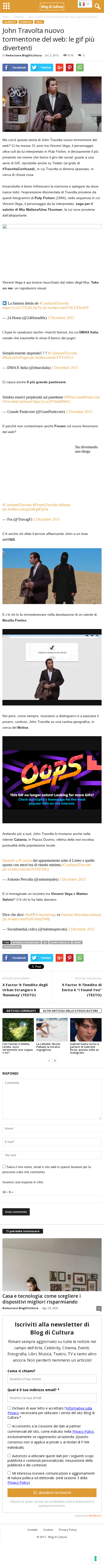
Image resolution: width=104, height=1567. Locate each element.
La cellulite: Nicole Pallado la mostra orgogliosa (48, 1046)
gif (45, 942)
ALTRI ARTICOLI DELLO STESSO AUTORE (70, 1010)
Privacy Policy (68, 1529)
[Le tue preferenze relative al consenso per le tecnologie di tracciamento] (95, 1558)
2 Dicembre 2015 (79, 412)
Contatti (32, 1529)
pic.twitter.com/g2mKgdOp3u (25, 509)
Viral (39, 21)
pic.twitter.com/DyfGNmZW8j (26, 919)
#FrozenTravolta (45, 505)
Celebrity (19, 17)
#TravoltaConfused (17, 401)
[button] (96, 6)
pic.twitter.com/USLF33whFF (66, 308)
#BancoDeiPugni (15, 357)
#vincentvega (46, 915)
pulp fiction (12, 946)
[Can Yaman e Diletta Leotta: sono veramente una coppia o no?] (18, 1030)
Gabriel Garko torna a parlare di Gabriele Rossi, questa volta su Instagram (84, 1048)
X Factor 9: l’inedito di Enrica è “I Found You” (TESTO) (82, 989)
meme (77, 942)
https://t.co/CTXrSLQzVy (22, 308)
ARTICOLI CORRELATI (21, 1010)
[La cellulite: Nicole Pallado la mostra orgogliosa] (52, 1030)
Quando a (10, 860)
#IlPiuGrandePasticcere (82, 397)
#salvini (67, 915)
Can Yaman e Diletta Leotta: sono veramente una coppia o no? (17, 1048)
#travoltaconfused (87, 915)
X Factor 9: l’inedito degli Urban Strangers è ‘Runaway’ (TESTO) (25, 989)
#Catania (25, 860)
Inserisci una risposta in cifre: (23, 1182)
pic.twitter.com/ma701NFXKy (25, 869)
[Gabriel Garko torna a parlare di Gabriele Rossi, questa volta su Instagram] (86, 1030)
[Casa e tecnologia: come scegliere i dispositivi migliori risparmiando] (52, 1264)
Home (5, 17)
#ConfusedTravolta (54, 303)
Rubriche (25, 21)
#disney (65, 505)
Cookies (48, 1529)
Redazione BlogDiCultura (24, 55)
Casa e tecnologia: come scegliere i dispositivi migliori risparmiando (41, 1299)
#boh (29, 915)
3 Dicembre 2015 (61, 318)
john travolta (60, 942)
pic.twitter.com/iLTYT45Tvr (52, 357)
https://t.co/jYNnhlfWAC (52, 401)
